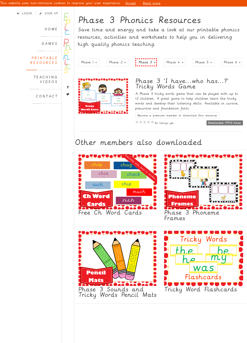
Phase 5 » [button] (203, 62)
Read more (152, 3)
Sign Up (49, 13)
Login (25, 13)
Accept (130, 3)
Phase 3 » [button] (147, 62)
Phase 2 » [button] (117, 62)
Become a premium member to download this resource (177, 115)
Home (51, 29)
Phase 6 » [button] (232, 62)
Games (49, 43)
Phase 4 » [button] (175, 62)
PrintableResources (44, 60)
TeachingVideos (45, 79)
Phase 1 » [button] (89, 62)
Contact (47, 96)
